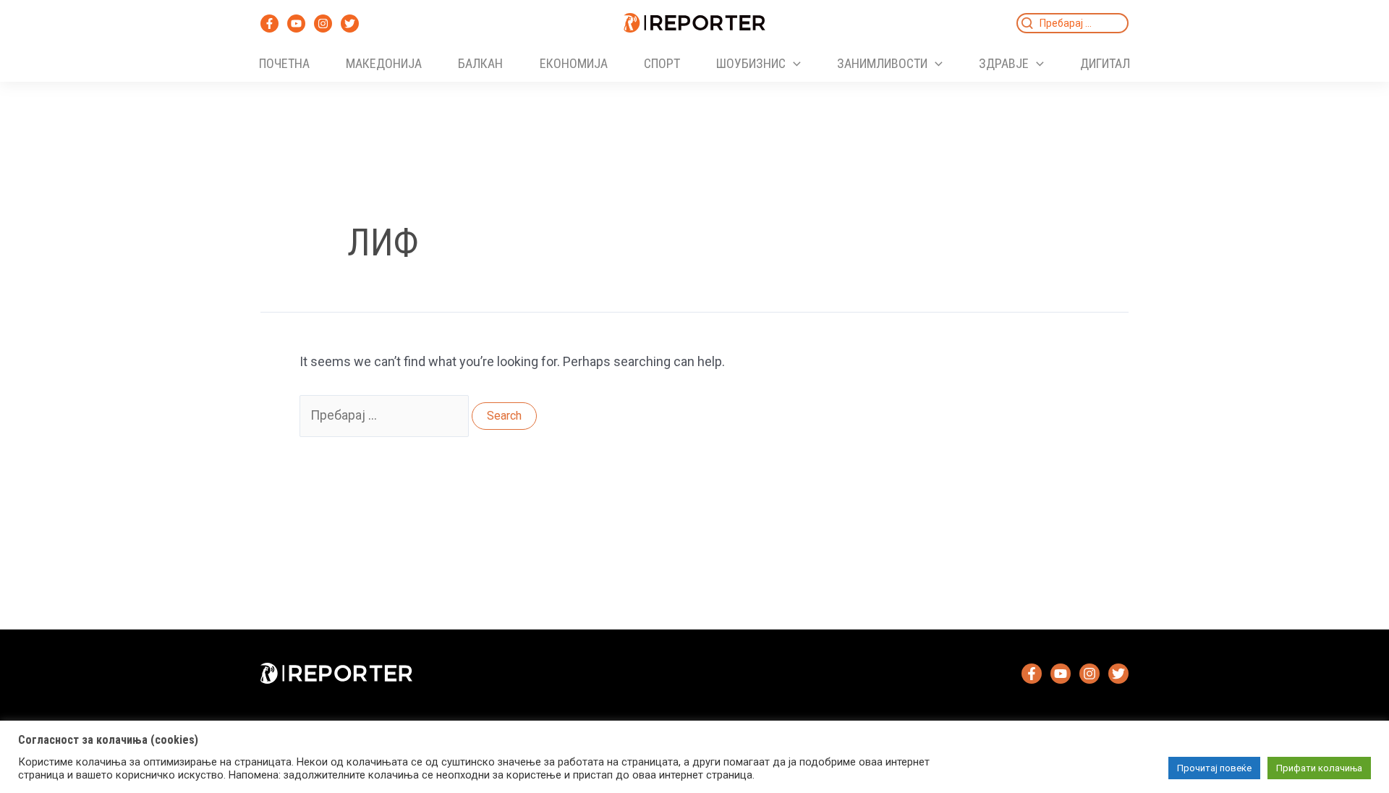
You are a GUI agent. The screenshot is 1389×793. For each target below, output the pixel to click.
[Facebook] (269, 23)
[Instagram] (323, 23)
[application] (793, 64)
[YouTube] (296, 23)
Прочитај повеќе (1214, 768)
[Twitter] (350, 23)
